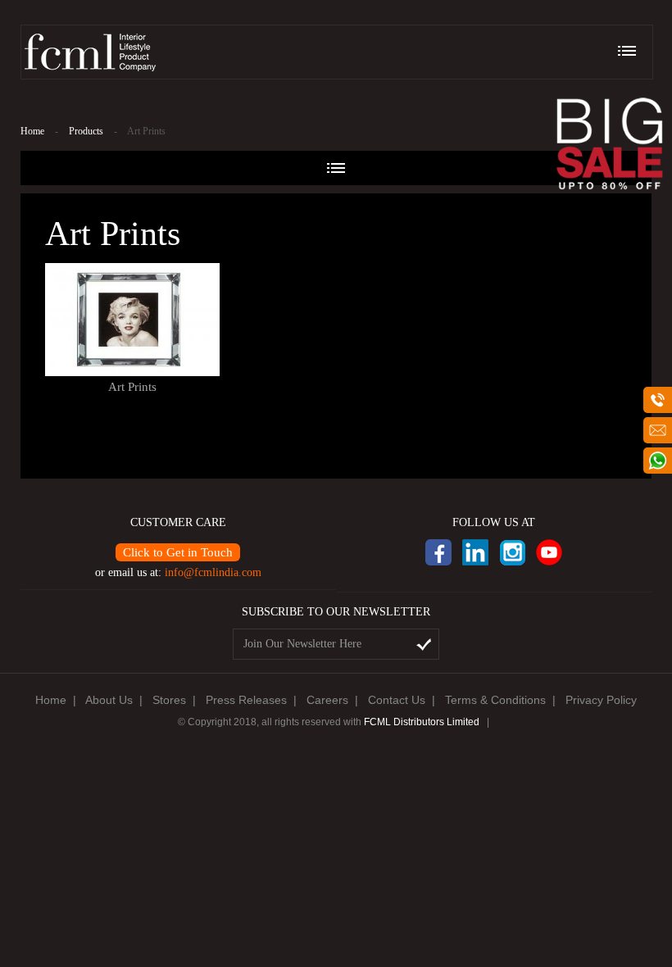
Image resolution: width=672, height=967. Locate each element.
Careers (327, 699)
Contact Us (396, 699)
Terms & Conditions (495, 699)
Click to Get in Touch (178, 552)
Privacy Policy (601, 699)
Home (32, 131)
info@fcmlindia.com (213, 572)
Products (86, 131)
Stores (169, 699)
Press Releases (246, 699)
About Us (109, 699)
